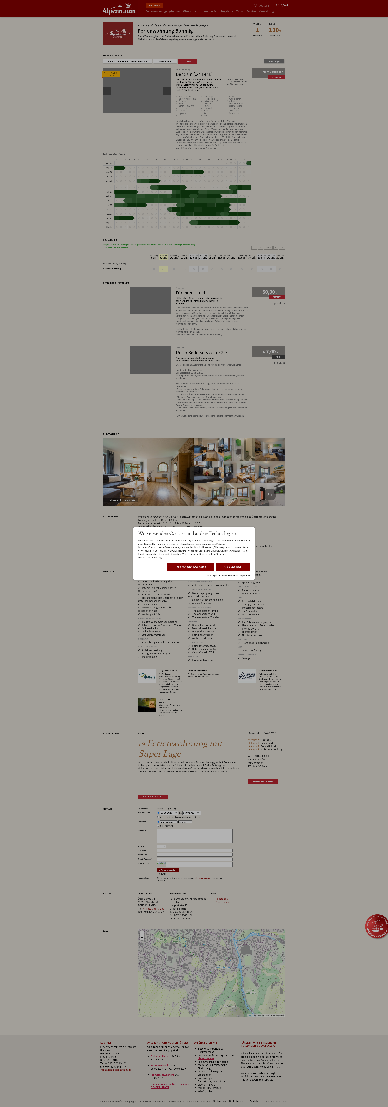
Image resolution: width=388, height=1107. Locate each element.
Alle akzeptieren (233, 567)
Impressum (245, 575)
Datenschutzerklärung (228, 575)
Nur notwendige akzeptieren (191, 567)
